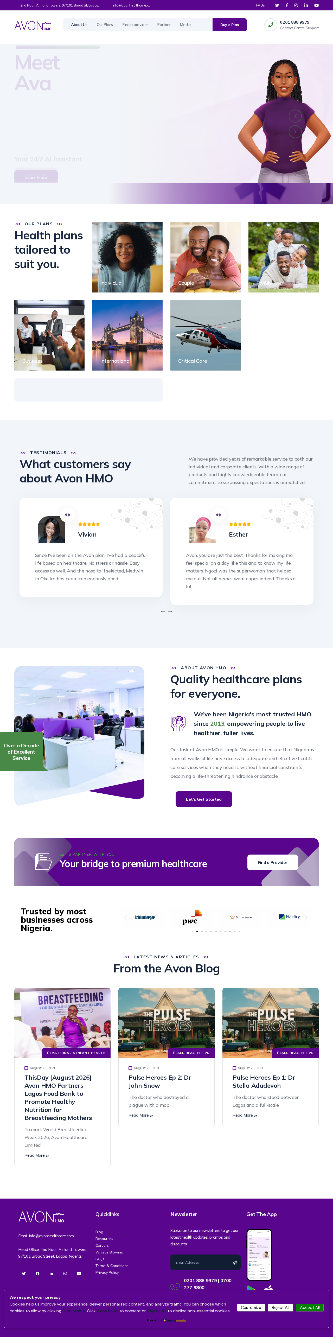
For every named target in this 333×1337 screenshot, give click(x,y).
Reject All (280, 1307)
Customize (251, 1307)
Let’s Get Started (204, 799)
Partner (163, 24)
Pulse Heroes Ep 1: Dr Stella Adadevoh (264, 1081)
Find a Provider (272, 862)
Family (264, 282)
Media (185, 24)
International (115, 361)
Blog (99, 1232)
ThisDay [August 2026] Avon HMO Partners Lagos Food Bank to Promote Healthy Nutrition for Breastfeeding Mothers (58, 1097)
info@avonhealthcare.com (133, 5)
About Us (79, 24)
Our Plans (105, 24)
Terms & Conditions (112, 1265)
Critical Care (192, 361)
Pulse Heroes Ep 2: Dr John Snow (160, 1081)
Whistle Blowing (109, 1252)
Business (32, 361)
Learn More (36, 149)
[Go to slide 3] (202, 931)
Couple (186, 282)
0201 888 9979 (295, 22)
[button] (295, 116)
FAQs (260, 5)
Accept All (310, 1307)
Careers (102, 1245)
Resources (104, 1238)
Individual (111, 282)
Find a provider (135, 24)
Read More (34, 1155)
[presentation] (163, 612)
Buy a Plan (229, 24)
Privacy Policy (107, 1272)
